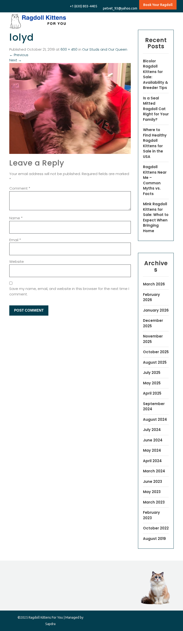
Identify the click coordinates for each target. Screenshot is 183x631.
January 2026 (156, 310)
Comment (19, 188)
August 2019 (154, 538)
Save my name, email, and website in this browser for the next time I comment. (69, 291)
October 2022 (156, 528)
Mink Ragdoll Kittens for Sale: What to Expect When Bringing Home (155, 217)
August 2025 (155, 362)
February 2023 (151, 515)
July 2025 (151, 372)
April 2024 (152, 460)
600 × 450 (69, 49)
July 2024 (152, 429)
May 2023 (152, 491)
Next (15, 60)
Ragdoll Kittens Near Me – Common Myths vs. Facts (155, 180)
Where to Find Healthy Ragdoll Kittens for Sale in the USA (155, 143)
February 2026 (151, 297)
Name (16, 217)
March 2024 (154, 471)
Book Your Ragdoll (158, 5)
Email (15, 239)
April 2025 (152, 393)
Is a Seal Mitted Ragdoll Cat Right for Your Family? (156, 109)
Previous (18, 54)
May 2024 (152, 450)
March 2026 (154, 284)
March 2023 (154, 502)
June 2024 (153, 440)
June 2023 (152, 481)
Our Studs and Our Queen (104, 49)
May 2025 (152, 383)
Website (16, 261)
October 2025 (156, 351)
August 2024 (155, 419)
